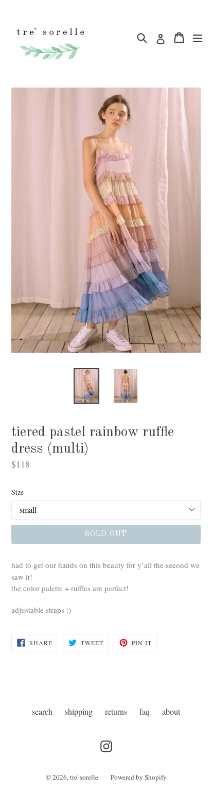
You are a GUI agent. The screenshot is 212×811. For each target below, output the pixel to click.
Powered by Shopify (139, 777)
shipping (79, 711)
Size (17, 492)
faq (144, 711)
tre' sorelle (84, 777)
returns (116, 711)
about (171, 711)
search (42, 711)
